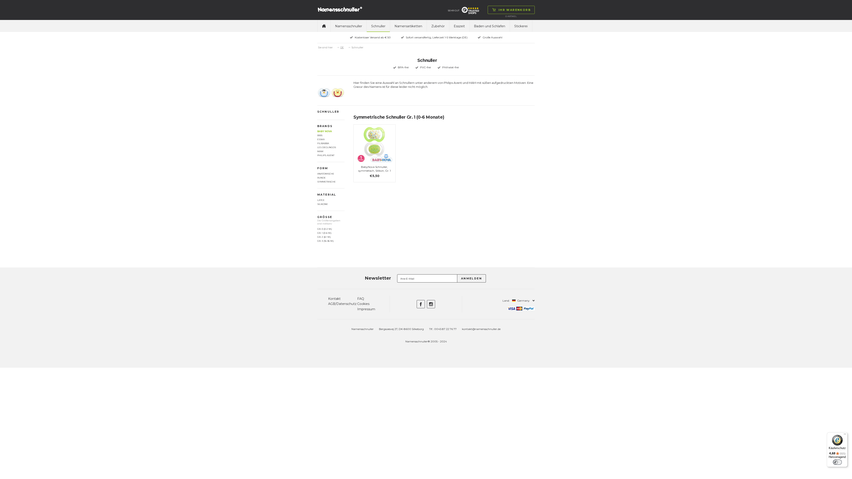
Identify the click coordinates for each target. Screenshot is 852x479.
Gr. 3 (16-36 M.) (325, 241)
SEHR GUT (453, 10)
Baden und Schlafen (489, 26)
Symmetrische (326, 181)
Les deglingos (326, 147)
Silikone (322, 204)
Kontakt (334, 299)
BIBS (319, 135)
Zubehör (438, 26)
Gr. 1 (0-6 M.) (324, 233)
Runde (321, 177)
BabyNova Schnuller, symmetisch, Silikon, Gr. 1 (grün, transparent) (374, 170)
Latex (320, 200)
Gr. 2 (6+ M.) (324, 237)
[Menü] (845, 435)
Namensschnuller (348, 26)
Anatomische (325, 173)
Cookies (363, 304)
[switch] (837, 462)
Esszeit (459, 26)
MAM (320, 151)
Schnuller (378, 26)
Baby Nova (324, 131)
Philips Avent (325, 155)
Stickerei (521, 26)
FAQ (360, 299)
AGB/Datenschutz (342, 304)
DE (342, 47)
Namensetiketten (408, 26)
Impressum (366, 309)
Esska (321, 139)
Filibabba (323, 143)
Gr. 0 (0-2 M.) (324, 229)
